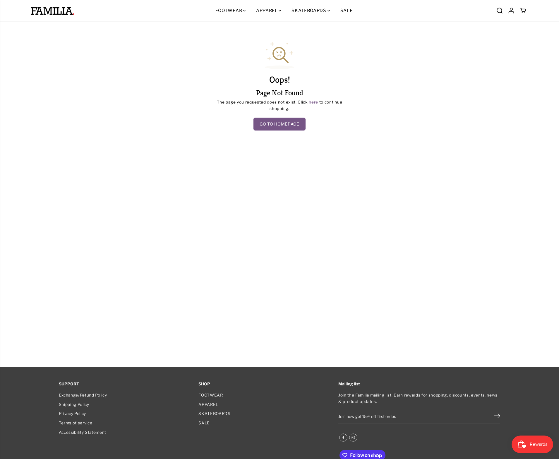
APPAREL (267, 10)
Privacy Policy (72, 413)
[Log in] (511, 10)
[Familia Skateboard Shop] (53, 10)
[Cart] (523, 10)
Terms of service (75, 423)
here (313, 102)
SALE (346, 10)
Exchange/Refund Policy (83, 395)
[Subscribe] (497, 416)
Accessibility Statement (83, 432)
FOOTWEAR (229, 10)
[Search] (499, 10)
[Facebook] (343, 438)
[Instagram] (353, 438)
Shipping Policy (74, 404)
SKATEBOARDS (309, 10)
